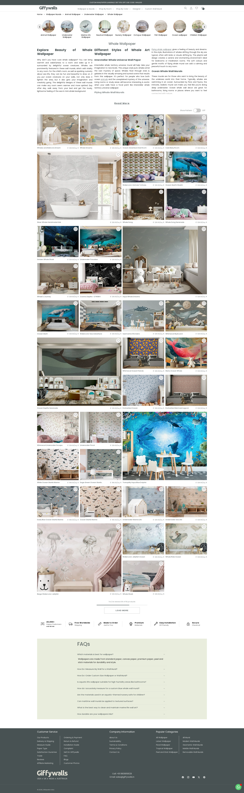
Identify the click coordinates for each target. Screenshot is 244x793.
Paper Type (42, 748)
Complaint (68, 748)
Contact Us (114, 752)
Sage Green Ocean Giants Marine (91, 482)
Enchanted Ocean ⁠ (130, 408)
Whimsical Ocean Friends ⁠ (133, 371)
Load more (122, 610)
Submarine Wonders (131, 334)
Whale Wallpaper (115, 14)
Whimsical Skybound (174, 334)
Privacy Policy (115, 748)
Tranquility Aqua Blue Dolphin (134, 482)
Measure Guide (43, 745)
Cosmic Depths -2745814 (90, 297)
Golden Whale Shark (45, 259)
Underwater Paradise (89, 259)
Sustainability (115, 741)
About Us (113, 737)
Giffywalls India (48, 790)
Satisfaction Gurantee (47, 752)
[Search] (185, 8)
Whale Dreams (86, 148)
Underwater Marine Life (132, 520)
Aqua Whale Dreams (131, 297)
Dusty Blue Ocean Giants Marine (50, 520)
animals (104, 79)
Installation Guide (71, 745)
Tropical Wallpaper (164, 748)
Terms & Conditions (118, 745)
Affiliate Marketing (45, 763)
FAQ (65, 756)
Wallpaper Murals (53, 14)
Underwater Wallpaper (94, 14)
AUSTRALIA (62, 778)
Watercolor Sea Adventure (91, 334)
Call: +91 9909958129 (122, 773)
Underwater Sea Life (173, 520)
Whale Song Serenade (174, 222)
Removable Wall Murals (193, 752)
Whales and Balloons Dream (49, 148)
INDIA (51, 778)
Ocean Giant (42, 334)
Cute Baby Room (172, 148)
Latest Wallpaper (163, 741)
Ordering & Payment (73, 737)
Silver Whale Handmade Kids (49, 222)
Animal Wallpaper (72, 14)
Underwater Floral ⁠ (87, 445)
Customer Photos (71, 763)
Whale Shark (128, 594)
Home (39, 14)
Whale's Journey (44, 297)
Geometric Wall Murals (193, 745)
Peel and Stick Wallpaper (167, 752)
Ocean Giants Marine (88, 520)
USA (39, 778)
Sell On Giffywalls (71, 752)
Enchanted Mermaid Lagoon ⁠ (177, 408)
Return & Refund (71, 741)
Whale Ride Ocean (173, 557)
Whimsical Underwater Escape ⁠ (50, 445)
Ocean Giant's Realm (174, 185)
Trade (39, 756)
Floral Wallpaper (163, 745)
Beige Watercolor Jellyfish (48, 594)
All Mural (186, 737)
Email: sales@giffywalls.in (122, 776)
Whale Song (128, 222)
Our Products (43, 737)
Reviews (40, 759)
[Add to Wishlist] (76, 117)
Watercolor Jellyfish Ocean (134, 557)
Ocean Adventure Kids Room (135, 148)
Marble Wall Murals (191, 748)
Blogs (66, 759)
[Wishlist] (197, 8)
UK (45, 778)
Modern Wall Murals (191, 741)
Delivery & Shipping (45, 741)
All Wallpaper (161, 737)
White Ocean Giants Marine (48, 482)
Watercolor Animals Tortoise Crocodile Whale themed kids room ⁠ (135, 185)
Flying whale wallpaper (162, 49)
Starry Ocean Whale (173, 371)
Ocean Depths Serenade (47, 408)
